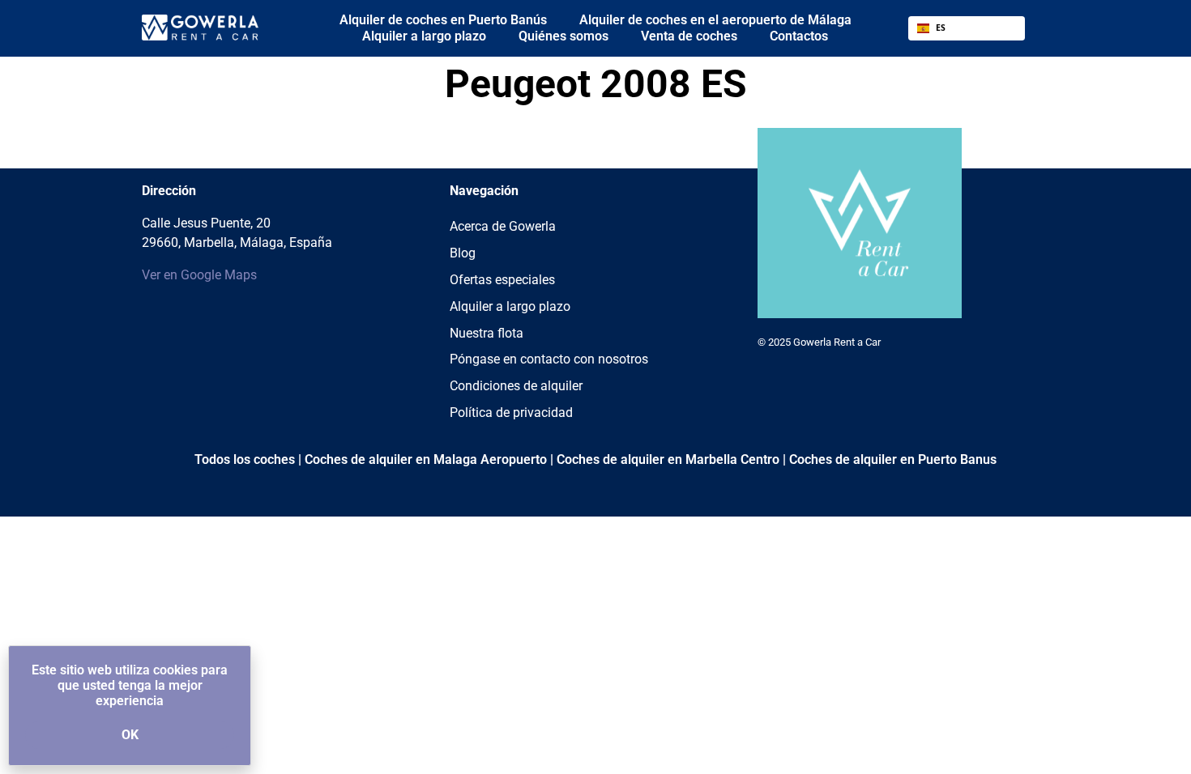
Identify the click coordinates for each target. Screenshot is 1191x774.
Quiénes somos (563, 36)
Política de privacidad (511, 412)
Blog (463, 253)
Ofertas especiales (502, 279)
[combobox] (966, 28)
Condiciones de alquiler (516, 385)
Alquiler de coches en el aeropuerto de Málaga (715, 20)
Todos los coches (244, 459)
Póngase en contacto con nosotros (549, 359)
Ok (130, 734)
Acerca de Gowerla (503, 226)
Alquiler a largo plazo (424, 36)
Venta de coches (689, 36)
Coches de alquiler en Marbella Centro (668, 459)
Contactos (799, 36)
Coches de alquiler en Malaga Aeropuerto (426, 459)
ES (941, 27)
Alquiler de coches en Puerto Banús (443, 20)
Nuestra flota (486, 333)
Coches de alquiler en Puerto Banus (893, 459)
